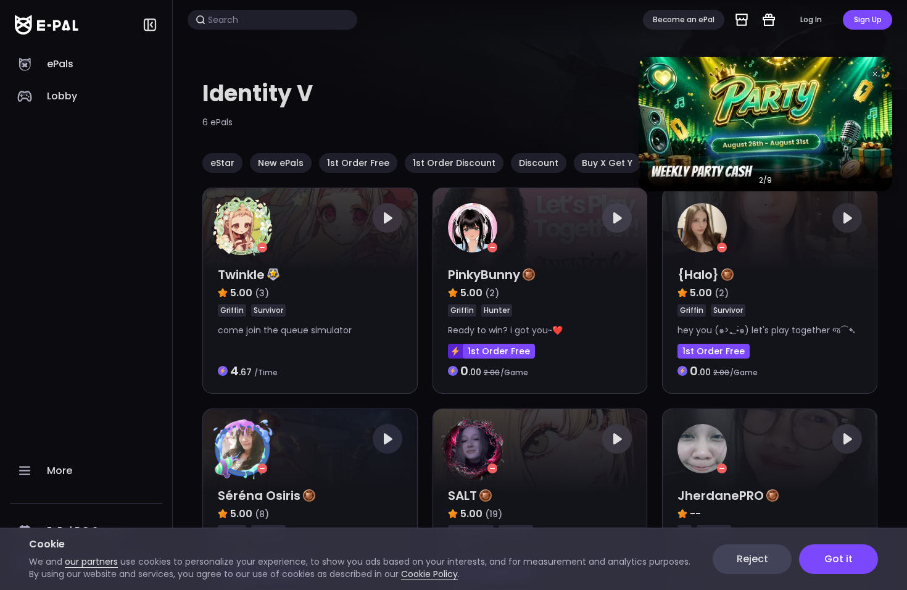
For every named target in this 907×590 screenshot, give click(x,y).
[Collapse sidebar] (150, 24)
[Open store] (742, 20)
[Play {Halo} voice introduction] (847, 218)
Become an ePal (683, 19)
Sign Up (868, 19)
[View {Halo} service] (770, 290)
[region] (86, 319)
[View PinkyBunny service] (540, 290)
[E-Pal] (46, 25)
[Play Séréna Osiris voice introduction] (387, 439)
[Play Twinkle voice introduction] (387, 218)
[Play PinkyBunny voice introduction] (617, 218)
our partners (91, 561)
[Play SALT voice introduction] (617, 439)
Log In (811, 19)
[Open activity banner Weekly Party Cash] (765, 124)
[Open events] (769, 20)
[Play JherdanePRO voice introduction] (847, 439)
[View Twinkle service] (310, 290)
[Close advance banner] (875, 74)
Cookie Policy (429, 574)
